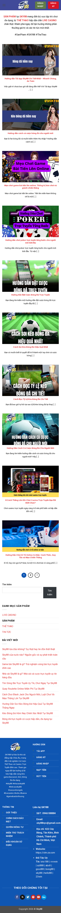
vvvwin (54, 861)
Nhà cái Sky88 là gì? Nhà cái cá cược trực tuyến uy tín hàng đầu (29, 675)
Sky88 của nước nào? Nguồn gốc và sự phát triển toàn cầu (29, 656)
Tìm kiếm (7, 584)
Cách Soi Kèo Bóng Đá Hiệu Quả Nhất (30, 347)
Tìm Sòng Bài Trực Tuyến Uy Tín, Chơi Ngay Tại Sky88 (29, 683)
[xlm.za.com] (23, 5)
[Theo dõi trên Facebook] (17, 897)
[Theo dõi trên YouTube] (38, 897)
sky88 (39, 873)
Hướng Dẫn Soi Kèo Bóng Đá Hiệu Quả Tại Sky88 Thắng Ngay (27, 705)
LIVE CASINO (9, 615)
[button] (4, 5)
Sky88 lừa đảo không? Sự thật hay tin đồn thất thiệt (28, 649)
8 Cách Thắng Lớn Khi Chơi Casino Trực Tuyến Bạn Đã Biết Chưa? (30, 501)
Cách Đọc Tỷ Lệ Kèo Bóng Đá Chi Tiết (30, 399)
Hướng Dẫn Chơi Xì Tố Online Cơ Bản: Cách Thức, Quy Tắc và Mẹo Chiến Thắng (30, 556)
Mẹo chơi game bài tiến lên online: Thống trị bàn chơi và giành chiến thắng (30, 186)
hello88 (48, 873)
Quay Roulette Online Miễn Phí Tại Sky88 (23, 688)
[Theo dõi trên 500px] (43, 897)
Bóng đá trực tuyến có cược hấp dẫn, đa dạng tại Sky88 (27, 721)
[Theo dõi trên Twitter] (27, 897)
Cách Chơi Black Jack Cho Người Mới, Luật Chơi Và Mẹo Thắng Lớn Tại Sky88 (28, 696)
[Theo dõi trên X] (22, 897)
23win (39, 876)
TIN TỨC (6, 632)
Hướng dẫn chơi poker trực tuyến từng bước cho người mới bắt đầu (30, 241)
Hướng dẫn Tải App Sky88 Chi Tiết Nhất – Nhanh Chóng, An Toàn (31, 79)
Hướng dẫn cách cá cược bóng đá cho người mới (30, 133)
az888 (40, 865)
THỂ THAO (7, 626)
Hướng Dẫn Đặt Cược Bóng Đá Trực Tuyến (30, 295)
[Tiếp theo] (37, 575)
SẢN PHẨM (10, 16)
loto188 (45, 861)
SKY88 (8, 754)
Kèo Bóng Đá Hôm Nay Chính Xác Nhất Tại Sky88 (27, 713)
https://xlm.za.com (45, 852)
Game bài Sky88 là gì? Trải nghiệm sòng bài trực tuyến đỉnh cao (30, 666)
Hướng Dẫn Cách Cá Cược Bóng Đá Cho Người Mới (30, 448)
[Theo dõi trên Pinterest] (33, 897)
